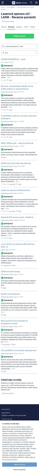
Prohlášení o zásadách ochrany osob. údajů (14, 415)
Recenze (11, 27)
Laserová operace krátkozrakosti (15, 190)
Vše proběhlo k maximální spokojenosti (18, 350)
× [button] (36, 46)
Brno (6, 62)
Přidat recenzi (20, 36)
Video (26, 27)
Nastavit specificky (19, 469)
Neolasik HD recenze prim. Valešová (17, 217)
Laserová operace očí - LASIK (25, 7)
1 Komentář (12, 184)
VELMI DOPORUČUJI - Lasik (13, 59)
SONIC (3, 249)
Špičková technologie (10, 271)
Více (8, 77)
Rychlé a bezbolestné (10, 294)
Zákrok (3, 27)
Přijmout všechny (19, 464)
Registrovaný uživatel (7, 92)
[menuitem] (4, 27)
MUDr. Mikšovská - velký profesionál (17, 143)
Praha (16, 146)
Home (2, 7)
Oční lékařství (11, 7)
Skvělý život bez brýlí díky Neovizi (16, 163)
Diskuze (19, 27)
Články (32, 27)
